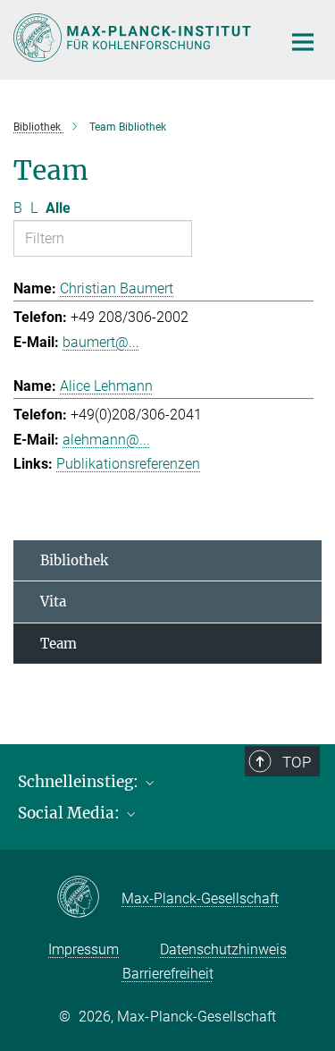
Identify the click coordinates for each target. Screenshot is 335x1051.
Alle (58, 207)
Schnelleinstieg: (80, 782)
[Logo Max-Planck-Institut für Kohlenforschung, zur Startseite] (134, 37)
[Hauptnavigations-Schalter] (303, 42)
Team (58, 643)
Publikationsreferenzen (128, 463)
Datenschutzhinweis (223, 949)
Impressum (83, 949)
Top (296, 762)
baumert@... (101, 342)
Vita (53, 601)
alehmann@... (106, 439)
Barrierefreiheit (168, 973)
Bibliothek (74, 560)
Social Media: (70, 813)
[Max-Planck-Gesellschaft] (88, 898)
